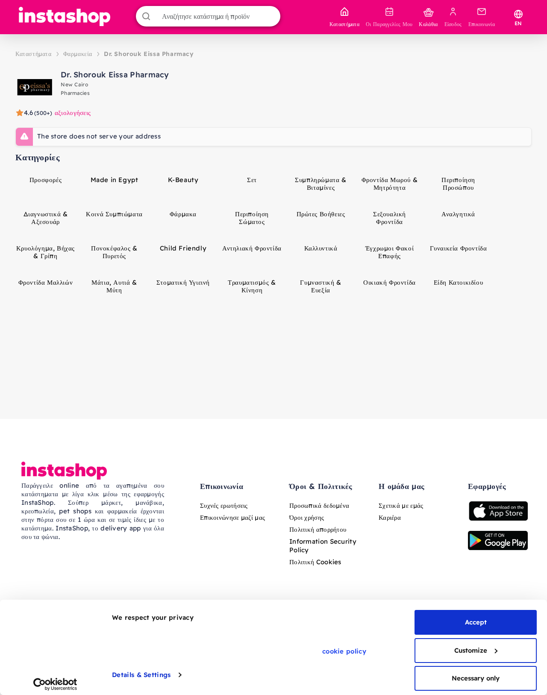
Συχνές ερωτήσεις (224, 505)
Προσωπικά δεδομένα (319, 505)
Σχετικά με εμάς (401, 505)
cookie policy (344, 651)
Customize (470, 650)
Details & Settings (141, 675)
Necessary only (476, 678)
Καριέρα (390, 517)
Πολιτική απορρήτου (317, 529)
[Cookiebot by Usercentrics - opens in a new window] (55, 684)
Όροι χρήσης (306, 517)
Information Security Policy (322, 545)
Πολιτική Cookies (315, 562)
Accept (476, 622)
